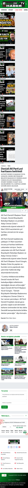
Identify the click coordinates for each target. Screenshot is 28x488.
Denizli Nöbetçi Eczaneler (5, 453)
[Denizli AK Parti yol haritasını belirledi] (14, 200)
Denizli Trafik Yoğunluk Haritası (19, 458)
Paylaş (4, 210)
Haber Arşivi (19, 468)
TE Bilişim (18, 479)
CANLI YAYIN (18, 10)
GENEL (26, 10)
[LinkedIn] (16, 447)
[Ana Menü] (1, 4)
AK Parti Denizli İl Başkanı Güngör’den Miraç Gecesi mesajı (20, 377)
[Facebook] (8, 447)
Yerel (9, 166)
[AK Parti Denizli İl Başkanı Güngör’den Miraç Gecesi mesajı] (21, 371)
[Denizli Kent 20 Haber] (13, 4)
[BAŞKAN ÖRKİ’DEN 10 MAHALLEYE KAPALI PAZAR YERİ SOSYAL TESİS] (7, 371)
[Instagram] (14, 447)
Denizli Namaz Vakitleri (5, 458)
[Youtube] (19, 447)
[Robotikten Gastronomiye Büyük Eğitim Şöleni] (7, 342)
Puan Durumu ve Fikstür (6, 464)
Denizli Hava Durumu (22, 452)
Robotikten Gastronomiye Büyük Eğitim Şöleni (6, 348)
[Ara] (26, 4)
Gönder (4, 407)
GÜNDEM (4, 10)
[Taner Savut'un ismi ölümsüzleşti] (21, 359)
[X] (11, 447)
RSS (5, 475)
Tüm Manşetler (20, 463)
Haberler (3, 166)
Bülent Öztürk (14, 327)
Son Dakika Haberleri (8, 468)
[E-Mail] (11, 330)
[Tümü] (26, 415)
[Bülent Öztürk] (4, 328)
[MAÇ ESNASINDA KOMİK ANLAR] (7, 359)
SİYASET (10, 10)
